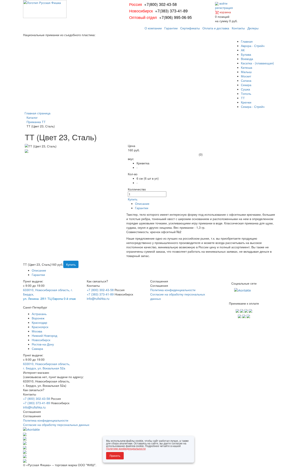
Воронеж (38, 318)
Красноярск (40, 327)
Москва (37, 331)
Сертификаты (190, 28)
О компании (153, 28)
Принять (115, 455)
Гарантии (171, 28)
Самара (37, 348)
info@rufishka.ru (98, 298)
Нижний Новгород (44, 335)
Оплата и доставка (215, 28)
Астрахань (39, 314)
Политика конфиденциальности (172, 290)
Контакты (238, 28)
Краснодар (39, 322)
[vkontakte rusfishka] (243, 290)
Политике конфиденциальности (126, 448)
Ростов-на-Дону (43, 344)
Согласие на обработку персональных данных (56, 424)
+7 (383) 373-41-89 (100, 294)
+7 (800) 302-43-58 (100, 290)
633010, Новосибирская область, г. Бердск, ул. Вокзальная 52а (46, 366)
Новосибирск (41, 340)
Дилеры (253, 28)
